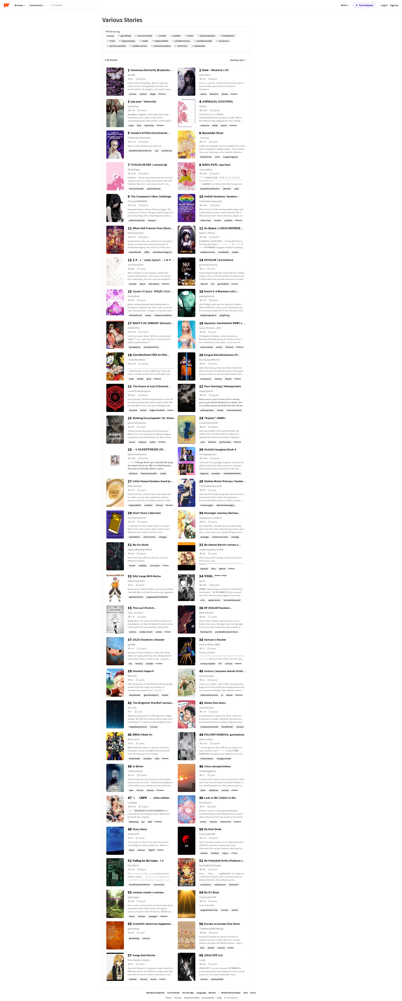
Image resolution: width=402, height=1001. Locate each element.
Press (253, 992)
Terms (169, 997)
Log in (384, 5)
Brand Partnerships (231, 992)
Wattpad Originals (155, 992)
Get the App (188, 992)
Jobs (245, 992)
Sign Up (394, 5)
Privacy (178, 997)
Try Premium (366, 5)
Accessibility (208, 997)
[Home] (7, 5)
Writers (212, 992)
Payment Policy (191, 997)
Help (219, 997)
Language (201, 992)
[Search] (53, 5)
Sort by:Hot (237, 60)
